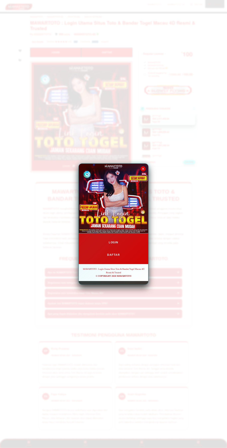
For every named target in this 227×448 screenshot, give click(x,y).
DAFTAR (113, 254)
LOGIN (113, 242)
